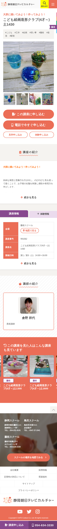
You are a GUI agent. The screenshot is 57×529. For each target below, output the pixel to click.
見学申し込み (15, 135)
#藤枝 (41, 32)
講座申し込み (16, 525)
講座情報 (14, 213)
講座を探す (44, 6)
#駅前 (12, 36)
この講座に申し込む (31, 114)
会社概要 (14, 470)
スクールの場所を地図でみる (28, 457)
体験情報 (44, 214)
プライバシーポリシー (28, 490)
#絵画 (24, 32)
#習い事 (33, 32)
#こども (8, 32)
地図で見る (30, 230)
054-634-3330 (44, 525)
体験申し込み (41, 135)
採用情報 (43, 470)
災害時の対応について (14, 477)
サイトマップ (28, 483)
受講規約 (43, 477)
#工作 (17, 32)
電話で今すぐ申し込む (30, 125)
